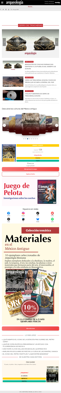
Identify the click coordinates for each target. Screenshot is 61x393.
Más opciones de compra (30, 169)
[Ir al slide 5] (31, 138)
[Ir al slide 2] (25, 138)
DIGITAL (24, 381)
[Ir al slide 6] (33, 138)
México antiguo (29, 61)
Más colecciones (30, 328)
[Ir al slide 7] (35, 138)
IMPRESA (24, 378)
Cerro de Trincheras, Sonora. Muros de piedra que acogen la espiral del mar (30, 41)
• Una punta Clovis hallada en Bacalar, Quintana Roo (24, 349)
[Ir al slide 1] (23, 138)
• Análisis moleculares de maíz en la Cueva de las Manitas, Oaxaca (30, 351)
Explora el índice (30, 174)
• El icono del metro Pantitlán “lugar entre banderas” (25, 354)
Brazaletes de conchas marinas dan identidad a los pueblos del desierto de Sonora (40, 67)
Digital (38, 160)
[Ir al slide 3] (27, 138)
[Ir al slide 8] (37, 138)
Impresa (38, 158)
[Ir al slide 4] (29, 138)
